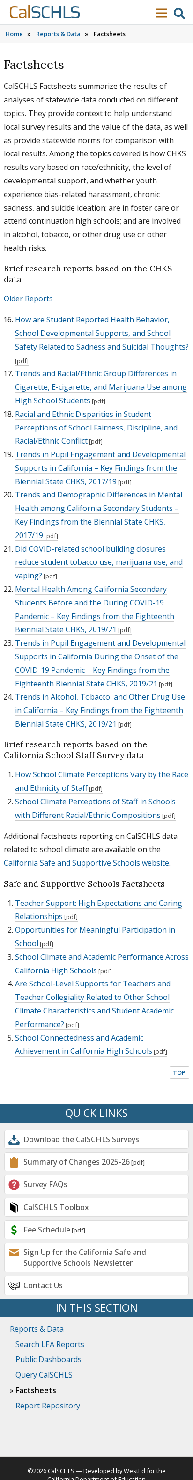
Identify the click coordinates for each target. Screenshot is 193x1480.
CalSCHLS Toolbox (56, 1207)
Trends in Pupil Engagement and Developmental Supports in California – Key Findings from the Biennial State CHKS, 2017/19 (100, 468)
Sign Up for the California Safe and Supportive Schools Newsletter (84, 1257)
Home (14, 33)
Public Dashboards (48, 1359)
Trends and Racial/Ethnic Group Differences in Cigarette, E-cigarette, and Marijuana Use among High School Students (101, 387)
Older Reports (28, 298)
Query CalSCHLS (44, 1375)
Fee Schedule (46, 1230)
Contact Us (43, 1285)
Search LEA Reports (49, 1344)
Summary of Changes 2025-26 (76, 1162)
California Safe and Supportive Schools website (86, 863)
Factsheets (35, 1390)
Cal (44, 13)
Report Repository (47, 1405)
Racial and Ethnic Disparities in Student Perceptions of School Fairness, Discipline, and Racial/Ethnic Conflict (96, 427)
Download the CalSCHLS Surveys (81, 1139)
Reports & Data (58, 33)
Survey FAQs (45, 1184)
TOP (179, 1072)
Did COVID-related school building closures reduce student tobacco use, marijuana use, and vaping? (99, 562)
